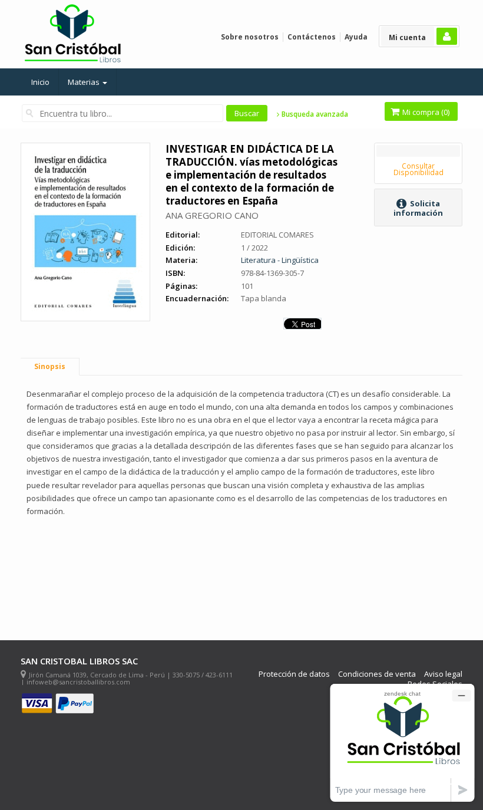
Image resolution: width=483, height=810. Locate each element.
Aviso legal (443, 674)
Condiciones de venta (377, 674)
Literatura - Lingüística (280, 260)
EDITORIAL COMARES (277, 234)
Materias (84, 82)
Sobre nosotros (250, 37)
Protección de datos (294, 674)
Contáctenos (311, 37)
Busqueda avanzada (314, 114)
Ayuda (356, 37)
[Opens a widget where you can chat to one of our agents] (402, 742)
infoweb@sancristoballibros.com (78, 681)
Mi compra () (425, 112)
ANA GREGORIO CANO (212, 215)
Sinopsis (49, 366)
